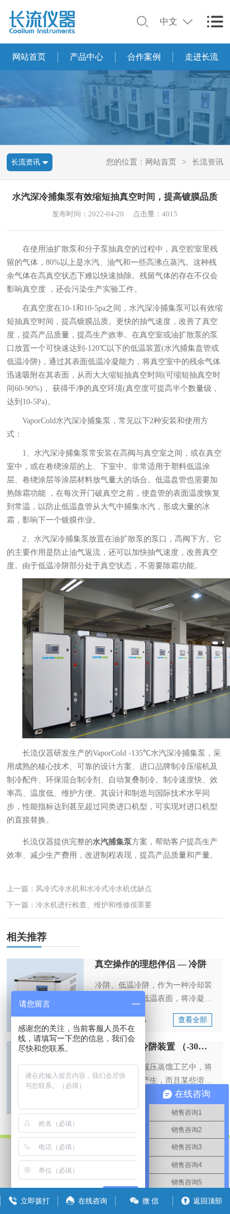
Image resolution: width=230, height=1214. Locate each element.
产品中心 (86, 56)
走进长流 (201, 56)
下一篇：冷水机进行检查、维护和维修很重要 (79, 905)
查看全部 (192, 1019)
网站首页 (29, 56)
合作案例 (144, 56)
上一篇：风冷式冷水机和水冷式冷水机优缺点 (79, 888)
